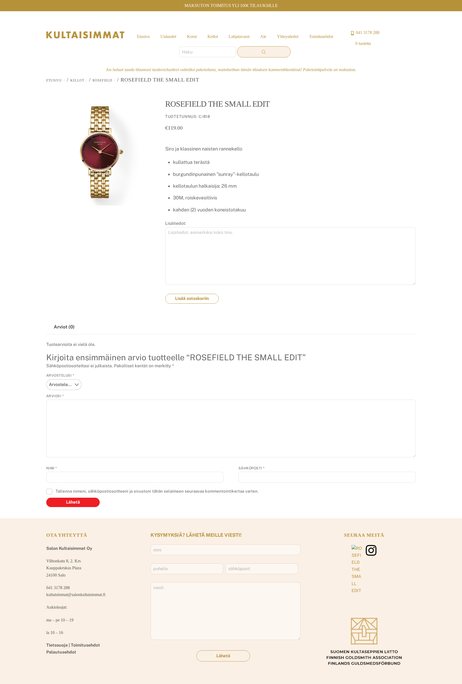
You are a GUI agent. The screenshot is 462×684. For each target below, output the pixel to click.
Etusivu (143, 36)
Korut (192, 36)
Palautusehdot (61, 652)
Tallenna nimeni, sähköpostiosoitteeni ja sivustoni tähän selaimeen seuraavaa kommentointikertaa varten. (157, 491)
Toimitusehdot (321, 36)
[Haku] (264, 51)
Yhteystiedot (287, 36)
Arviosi (55, 396)
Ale (263, 36)
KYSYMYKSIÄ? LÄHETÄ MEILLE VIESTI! (196, 535)
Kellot (212, 36)
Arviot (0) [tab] (64, 327)
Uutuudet (168, 36)
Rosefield (102, 80)
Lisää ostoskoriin (192, 298)
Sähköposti (251, 468)
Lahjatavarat (239, 36)
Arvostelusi (60, 375)
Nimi (51, 468)
